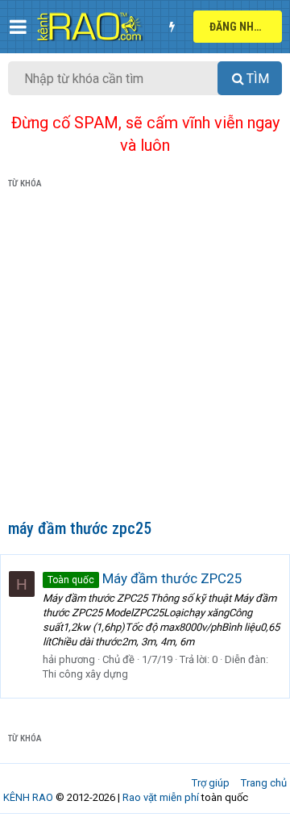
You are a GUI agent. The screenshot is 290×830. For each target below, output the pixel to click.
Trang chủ (264, 783)
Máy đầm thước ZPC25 (145, 578)
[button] (18, 26)
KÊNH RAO (28, 797)
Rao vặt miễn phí (160, 797)
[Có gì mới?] (171, 26)
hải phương (69, 659)
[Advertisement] (145, 357)
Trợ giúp (211, 783)
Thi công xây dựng (85, 674)
